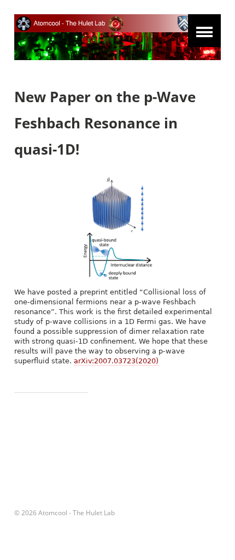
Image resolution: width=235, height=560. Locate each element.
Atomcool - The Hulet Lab (76, 512)
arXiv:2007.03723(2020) (116, 361)
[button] (204, 30)
